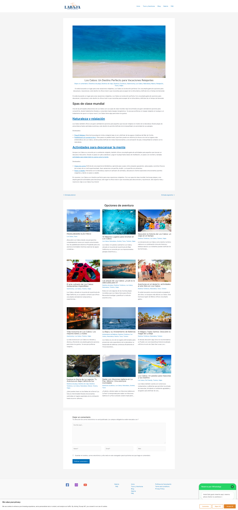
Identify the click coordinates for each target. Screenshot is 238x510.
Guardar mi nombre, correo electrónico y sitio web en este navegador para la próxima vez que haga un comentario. (113, 455)
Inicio (138, 6)
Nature (153, 83)
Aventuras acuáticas (108, 385)
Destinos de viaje (107, 83)
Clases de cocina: (80, 166)
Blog (159, 6)
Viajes (121, 85)
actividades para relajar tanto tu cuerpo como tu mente (90, 157)
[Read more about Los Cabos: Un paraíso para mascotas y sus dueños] (154, 364)
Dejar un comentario (81, 83)
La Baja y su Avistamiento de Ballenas (118, 332)
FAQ (172, 6)
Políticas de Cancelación (163, 484)
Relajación (159, 83)
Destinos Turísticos (120, 83)
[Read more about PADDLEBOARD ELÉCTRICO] (83, 220)
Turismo (128, 241)
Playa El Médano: (80, 135)
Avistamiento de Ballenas (109, 334)
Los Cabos (139, 83)
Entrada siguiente (168, 195)
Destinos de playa (95, 83)
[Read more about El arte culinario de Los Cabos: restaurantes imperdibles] (83, 271)
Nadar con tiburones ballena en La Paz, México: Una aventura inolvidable (117, 381)
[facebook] (67, 485)
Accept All (230, 506)
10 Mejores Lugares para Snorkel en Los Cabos (118, 238)
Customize (205, 506)
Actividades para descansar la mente (99, 147)
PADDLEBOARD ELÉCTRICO (79, 234)
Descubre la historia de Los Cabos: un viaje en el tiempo (154, 235)
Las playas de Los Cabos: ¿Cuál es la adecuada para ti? (118, 282)
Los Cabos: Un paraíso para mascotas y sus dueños (154, 377)
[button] (232, 486)
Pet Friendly (148, 380)
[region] (119, 504)
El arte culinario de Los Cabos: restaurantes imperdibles (80, 285)
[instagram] (76, 485)
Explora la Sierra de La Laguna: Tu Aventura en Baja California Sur (82, 380)
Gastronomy (131, 83)
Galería (165, 6)
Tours (117, 85)
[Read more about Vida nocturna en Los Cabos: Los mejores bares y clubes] (83, 318)
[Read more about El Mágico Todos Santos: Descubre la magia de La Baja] (154, 318)
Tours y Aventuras (149, 6)
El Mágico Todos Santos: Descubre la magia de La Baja (154, 333)
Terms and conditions (162, 486)
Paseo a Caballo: (79, 171)
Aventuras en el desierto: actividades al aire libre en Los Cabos (154, 285)
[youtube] (85, 485)
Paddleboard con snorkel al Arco (85, 137)
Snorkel (119, 241)
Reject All (218, 506)
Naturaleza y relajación (89, 118)
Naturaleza (146, 83)
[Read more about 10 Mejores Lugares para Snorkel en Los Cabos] (119, 222)
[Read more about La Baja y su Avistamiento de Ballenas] (119, 318)
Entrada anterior (69, 195)
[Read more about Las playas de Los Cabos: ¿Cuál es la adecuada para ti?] (119, 269)
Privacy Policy (159, 489)
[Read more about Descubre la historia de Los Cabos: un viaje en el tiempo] (154, 220)
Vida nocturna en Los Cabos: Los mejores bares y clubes (81, 333)
